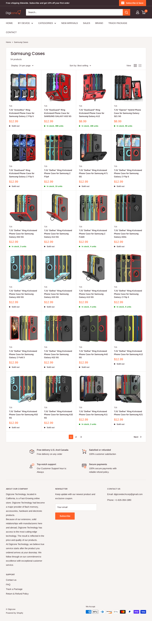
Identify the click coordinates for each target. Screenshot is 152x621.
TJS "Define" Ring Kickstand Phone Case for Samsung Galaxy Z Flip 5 (128, 173)
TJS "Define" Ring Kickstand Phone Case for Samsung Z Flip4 (58, 173)
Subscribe (65, 516)
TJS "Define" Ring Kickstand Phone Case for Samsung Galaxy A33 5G (58, 294)
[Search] (126, 12)
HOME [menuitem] (9, 23)
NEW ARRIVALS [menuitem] (69, 23)
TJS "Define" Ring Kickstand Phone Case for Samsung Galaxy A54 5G (23, 233)
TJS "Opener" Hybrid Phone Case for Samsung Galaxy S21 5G (127, 113)
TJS (10, 106)
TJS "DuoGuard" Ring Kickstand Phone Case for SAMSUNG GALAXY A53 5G (57, 113)
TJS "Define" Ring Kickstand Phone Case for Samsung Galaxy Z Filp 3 (128, 294)
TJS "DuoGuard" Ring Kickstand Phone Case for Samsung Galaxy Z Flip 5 (21, 173)
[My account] (137, 12)
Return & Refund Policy (17, 593)
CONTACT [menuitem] (11, 32)
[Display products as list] (140, 65)
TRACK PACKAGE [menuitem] (117, 23)
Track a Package (14, 589)
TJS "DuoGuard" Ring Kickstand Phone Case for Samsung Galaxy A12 (91, 113)
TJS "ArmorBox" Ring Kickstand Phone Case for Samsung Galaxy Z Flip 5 (21, 113)
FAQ (8, 584)
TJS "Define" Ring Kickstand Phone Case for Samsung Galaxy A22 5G (58, 354)
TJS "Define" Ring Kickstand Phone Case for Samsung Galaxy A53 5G (23, 294)
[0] (143, 12)
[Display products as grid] (135, 65)
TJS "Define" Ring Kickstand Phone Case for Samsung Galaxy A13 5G (93, 294)
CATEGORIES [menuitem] (45, 23)
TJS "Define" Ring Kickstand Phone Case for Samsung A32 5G (58, 414)
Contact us (11, 580)
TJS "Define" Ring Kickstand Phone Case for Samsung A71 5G (93, 173)
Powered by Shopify (14, 613)
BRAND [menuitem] (99, 23)
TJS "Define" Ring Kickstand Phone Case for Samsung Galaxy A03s (128, 233)
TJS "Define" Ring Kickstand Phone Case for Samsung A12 (128, 352)
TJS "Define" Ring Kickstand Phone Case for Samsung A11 (93, 413)
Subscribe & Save (134, 3)
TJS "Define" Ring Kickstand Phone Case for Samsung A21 (128, 413)
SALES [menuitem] (86, 23)
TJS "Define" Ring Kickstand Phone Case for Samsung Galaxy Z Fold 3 (23, 354)
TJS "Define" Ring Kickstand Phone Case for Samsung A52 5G (23, 414)
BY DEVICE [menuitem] (24, 23)
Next (136, 437)
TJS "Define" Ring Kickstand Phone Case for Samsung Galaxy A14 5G (58, 233)
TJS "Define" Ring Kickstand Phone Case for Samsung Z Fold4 (93, 233)
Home (8, 42)
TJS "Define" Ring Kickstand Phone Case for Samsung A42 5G (93, 354)
